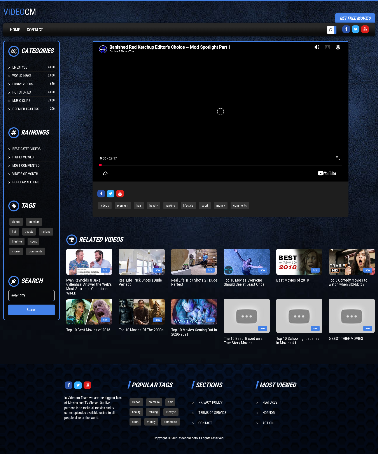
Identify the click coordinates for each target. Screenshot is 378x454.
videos (16, 221)
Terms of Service (212, 413)
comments (35, 251)
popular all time (25, 182)
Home (15, 29)
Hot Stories (21, 92)
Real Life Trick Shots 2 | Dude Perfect (194, 282)
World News (21, 76)
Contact (35, 29)
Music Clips (21, 101)
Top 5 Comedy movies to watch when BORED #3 (348, 282)
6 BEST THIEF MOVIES (346, 338)
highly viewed (23, 157)
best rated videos (26, 149)
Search (31, 310)
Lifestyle (19, 67)
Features (269, 402)
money (16, 251)
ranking (46, 231)
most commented (25, 165)
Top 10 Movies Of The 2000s (141, 330)
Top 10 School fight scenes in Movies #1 (297, 340)
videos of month (25, 174)
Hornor (268, 413)
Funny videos (22, 84)
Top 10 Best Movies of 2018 (88, 330)
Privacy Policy (210, 402)
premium (34, 221)
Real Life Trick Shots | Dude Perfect (140, 282)
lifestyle (17, 241)
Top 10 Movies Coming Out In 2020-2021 (194, 332)
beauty (29, 231)
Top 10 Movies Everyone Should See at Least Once (244, 282)
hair (14, 231)
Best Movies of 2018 (292, 280)
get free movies (355, 18)
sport (33, 241)
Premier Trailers (25, 109)
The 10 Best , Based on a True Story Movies (243, 340)
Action (267, 423)
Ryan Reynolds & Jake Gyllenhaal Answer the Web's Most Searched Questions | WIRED (89, 286)
